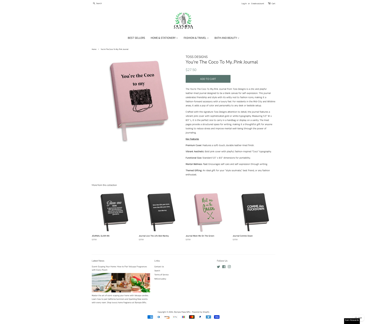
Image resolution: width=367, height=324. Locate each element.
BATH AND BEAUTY (225, 38)
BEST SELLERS (136, 38)
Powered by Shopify (200, 312)
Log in (244, 3)
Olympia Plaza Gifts (182, 312)
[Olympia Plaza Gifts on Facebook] (224, 267)
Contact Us (159, 266)
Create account (257, 3)
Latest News (98, 260)
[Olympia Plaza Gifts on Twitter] (218, 267)
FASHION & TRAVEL (195, 38)
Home (94, 49)
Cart (273, 3)
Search (157, 270)
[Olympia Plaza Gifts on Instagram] (229, 267)
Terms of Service (161, 274)
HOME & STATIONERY (163, 38)
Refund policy (160, 278)
